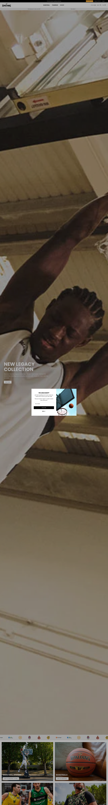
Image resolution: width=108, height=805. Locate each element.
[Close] (75, 390)
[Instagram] (44, 411)
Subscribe (44, 407)
